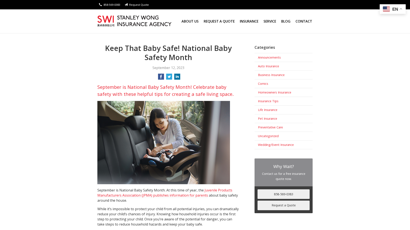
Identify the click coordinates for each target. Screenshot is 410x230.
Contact (304, 21)
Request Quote (139, 5)
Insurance (249, 21)
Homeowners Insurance (274, 92)
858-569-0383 (112, 5)
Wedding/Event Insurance (276, 145)
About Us (190, 21)
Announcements (269, 57)
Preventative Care (270, 127)
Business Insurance (271, 75)
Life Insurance (267, 110)
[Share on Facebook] (161, 78)
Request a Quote (219, 21)
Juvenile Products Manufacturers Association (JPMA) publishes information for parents (164, 193)
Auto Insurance (268, 66)
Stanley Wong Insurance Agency (134, 21)
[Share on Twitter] (169, 78)
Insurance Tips (268, 101)
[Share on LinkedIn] (177, 78)
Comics (263, 84)
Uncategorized (268, 136)
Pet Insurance (267, 118)
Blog (285, 21)
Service (270, 21)
